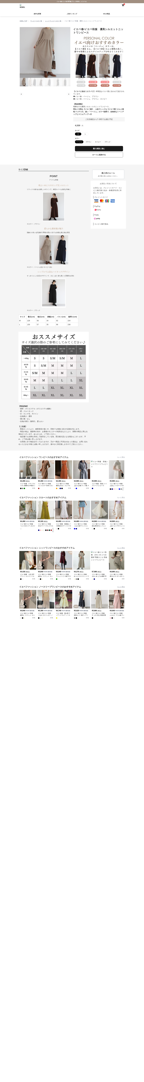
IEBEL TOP (23, 21)
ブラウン (89, 142)
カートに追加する (99, 155)
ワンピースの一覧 (36, 21)
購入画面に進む (99, 148)
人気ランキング (72, 14)
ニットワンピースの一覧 (53, 21)
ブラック (107, 142)
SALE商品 (106, 14)
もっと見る (121, 457)
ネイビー (98, 142)
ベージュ (79, 142)
